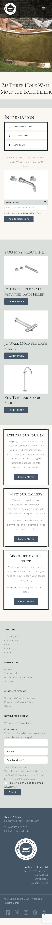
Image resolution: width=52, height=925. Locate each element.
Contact (8, 652)
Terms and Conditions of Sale (20, 698)
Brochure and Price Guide (18, 677)
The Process (11, 636)
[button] (26, 126)
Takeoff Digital (11, 902)
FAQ (6, 644)
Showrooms (10, 681)
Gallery (8, 669)
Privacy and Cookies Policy (18, 702)
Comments (10, 729)
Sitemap (8, 706)
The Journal (10, 673)
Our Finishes (11, 640)
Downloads (10, 648)
